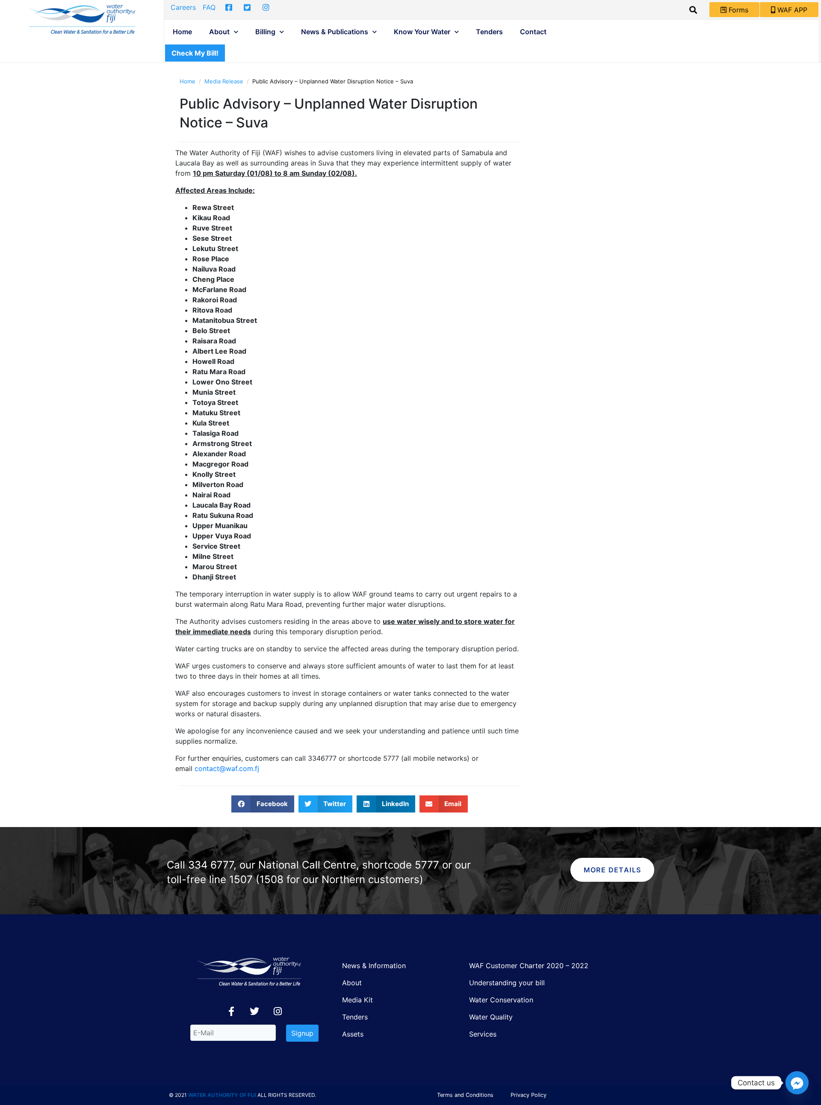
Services (482, 1034)
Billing (265, 31)
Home (182, 31)
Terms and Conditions (465, 1095)
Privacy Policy (528, 1095)
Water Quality (491, 1017)
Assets (352, 1034)
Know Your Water (422, 31)
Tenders (489, 31)
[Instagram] (277, 1011)
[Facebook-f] (231, 1011)
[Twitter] (254, 1011)
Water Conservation (501, 1000)
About (219, 31)
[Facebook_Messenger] (797, 1082)
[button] (262, 803)
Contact (533, 31)
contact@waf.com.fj (227, 768)
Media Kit (357, 1000)
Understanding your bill (507, 982)
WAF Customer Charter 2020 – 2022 (528, 965)
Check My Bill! (195, 53)
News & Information (374, 965)
